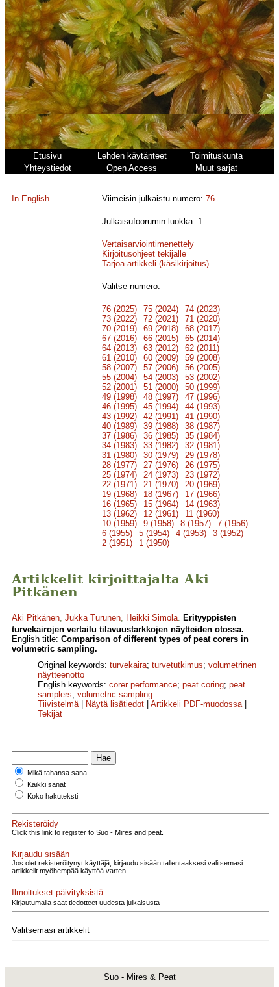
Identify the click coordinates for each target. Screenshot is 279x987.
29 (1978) (202, 455)
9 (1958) (158, 523)
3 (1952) (228, 533)
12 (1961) (160, 514)
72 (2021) (160, 319)
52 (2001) (119, 387)
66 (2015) (160, 338)
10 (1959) (119, 523)
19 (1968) (119, 494)
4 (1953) (191, 533)
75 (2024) (160, 309)
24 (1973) (160, 475)
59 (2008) (202, 358)
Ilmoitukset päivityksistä (57, 892)
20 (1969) (202, 484)
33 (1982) (160, 445)
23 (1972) (202, 475)
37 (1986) (119, 436)
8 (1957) (195, 523)
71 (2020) (202, 319)
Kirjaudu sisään (40, 854)
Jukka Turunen (93, 617)
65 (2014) (202, 338)
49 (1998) (119, 397)
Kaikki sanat (46, 784)
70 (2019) (119, 328)
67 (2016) (119, 338)
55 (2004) (119, 377)
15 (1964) (160, 504)
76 (210, 198)
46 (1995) (119, 406)
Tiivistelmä (58, 704)
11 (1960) (202, 514)
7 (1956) (232, 523)
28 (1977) (119, 465)
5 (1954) (154, 533)
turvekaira (128, 665)
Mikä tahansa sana (57, 772)
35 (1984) (202, 436)
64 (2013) (119, 348)
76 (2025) (119, 309)
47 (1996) (202, 397)
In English (30, 198)
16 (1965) (119, 504)
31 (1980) (119, 455)
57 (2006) (160, 367)
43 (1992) (119, 416)
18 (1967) (160, 494)
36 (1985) (160, 436)
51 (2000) (160, 387)
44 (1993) (202, 406)
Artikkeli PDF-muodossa (196, 704)
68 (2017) (202, 328)
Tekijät (50, 714)
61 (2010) (119, 358)
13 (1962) (119, 514)
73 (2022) (119, 319)
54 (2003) (160, 377)
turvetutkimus (177, 665)
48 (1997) (160, 397)
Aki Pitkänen (36, 617)
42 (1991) (160, 416)
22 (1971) (119, 484)
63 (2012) (160, 348)
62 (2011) (202, 348)
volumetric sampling (114, 694)
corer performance (143, 684)
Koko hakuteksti (52, 796)
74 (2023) (202, 309)
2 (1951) (117, 543)
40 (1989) (119, 426)
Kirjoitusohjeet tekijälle (144, 254)
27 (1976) (160, 465)
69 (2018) (160, 328)
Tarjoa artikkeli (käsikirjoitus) (155, 263)
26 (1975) (202, 465)
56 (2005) (202, 367)
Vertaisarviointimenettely (148, 244)
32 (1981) (202, 445)
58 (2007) (119, 367)
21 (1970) (160, 484)
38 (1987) (202, 426)
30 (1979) (160, 455)
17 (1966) (202, 494)
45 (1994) (160, 406)
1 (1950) (154, 543)
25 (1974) (119, 475)
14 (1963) (202, 504)
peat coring (203, 684)
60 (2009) (160, 358)
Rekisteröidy (35, 823)
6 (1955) (117, 533)
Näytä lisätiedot (116, 704)
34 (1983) (119, 445)
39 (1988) (160, 426)
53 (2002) (202, 377)
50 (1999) (202, 387)
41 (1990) (202, 416)
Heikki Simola (152, 617)
